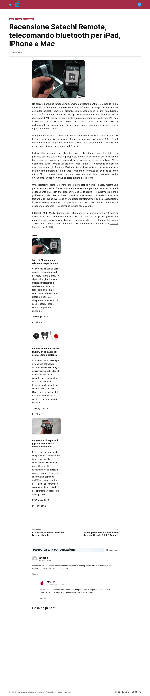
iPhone (18, 19)
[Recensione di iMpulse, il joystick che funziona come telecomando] (46, 435)
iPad (11, 19)
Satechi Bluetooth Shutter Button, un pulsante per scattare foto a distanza (45, 351)
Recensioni (28, 19)
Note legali (67, 692)
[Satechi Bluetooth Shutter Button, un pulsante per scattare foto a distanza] (46, 343)
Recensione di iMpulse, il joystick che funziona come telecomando (45, 443)
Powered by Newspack (54, 692)
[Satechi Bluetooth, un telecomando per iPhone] (46, 254)
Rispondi (35, 574)
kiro (49, 581)
